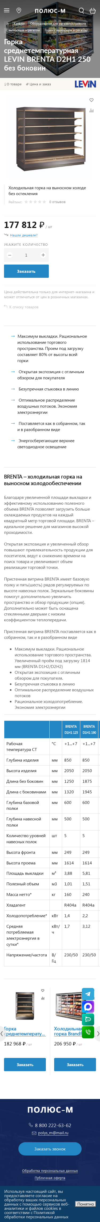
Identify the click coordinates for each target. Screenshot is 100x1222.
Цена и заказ (40, 84)
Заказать (26, 271)
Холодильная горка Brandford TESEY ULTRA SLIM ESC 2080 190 (74, 1031)
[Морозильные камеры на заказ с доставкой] (7, 24)
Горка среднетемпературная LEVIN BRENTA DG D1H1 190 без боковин (25, 1031)
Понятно (85, 1204)
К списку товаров (23, 306)
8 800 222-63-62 (53, 1125)
